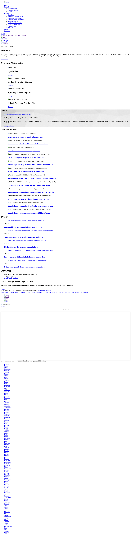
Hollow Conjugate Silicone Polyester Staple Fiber (29, 292)
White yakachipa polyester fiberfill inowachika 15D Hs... (28, 199)
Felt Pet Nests (12, 26)
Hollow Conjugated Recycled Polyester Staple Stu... (26, 158)
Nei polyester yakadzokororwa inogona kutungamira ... (24, 267)
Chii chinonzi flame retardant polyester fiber (24, 151)
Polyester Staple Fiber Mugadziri (70, 292)
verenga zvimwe (9, 126)
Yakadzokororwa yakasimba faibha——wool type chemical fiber (31, 192)
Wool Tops (11, 27)
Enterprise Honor (13, 8)
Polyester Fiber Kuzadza (8, 292)
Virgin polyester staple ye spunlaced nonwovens (25, 137)
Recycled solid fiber (13, 21)
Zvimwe (10, 75)
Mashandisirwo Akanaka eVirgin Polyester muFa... (23, 227)
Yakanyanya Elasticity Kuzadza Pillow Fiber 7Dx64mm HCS (30, 164)
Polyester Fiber (85, 292)
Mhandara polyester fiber (15, 24)
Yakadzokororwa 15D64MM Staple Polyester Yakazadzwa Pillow (32, 178)
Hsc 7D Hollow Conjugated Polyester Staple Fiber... (26, 171)
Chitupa (10, 11)
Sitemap (48, 290)
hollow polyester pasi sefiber (16, 19)
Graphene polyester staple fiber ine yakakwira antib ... (28, 144)
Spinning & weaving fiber (15, 18)
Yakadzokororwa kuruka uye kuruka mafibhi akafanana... (29, 213)
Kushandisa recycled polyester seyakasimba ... (21, 247)
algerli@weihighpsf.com (11, 278)
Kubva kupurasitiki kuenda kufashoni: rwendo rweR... (24, 257)
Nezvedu (6, 7)
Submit (3, 289)
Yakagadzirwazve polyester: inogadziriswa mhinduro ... (24, 237)
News (6, 29)
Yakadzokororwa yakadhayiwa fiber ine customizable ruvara (30, 206)
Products (6, 13)
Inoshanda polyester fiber (15, 23)
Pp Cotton (47, 292)
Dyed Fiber (11, 15)
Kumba (6, 5)
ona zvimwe (4, 59)
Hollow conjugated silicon (15, 16)
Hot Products (41, 290)
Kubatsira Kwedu (13, 10)
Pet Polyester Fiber (55, 292)
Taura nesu (7, 31)
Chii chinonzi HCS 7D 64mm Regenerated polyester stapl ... (29, 185)
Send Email (4, 306)
